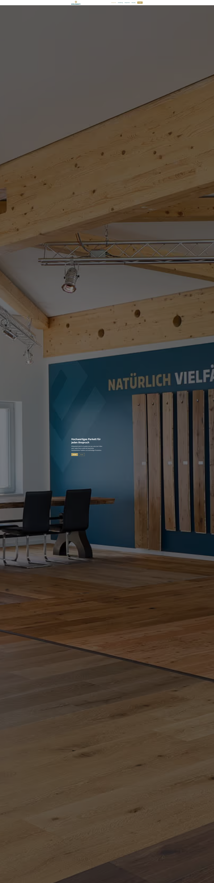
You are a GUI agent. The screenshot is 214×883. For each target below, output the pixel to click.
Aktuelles (133, 2)
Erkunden (74, 454)
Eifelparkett (113, 2)
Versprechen (127, 2)
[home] (82, 2)
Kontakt (139, 2)
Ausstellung (120, 2)
